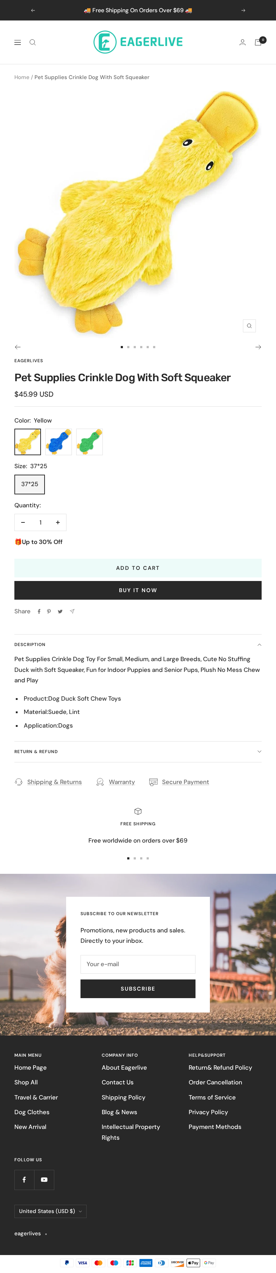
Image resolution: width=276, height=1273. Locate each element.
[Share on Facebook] (39, 611)
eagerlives (28, 361)
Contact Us (118, 1082)
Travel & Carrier (36, 1097)
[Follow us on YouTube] (44, 1180)
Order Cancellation (215, 1082)
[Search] (32, 42)
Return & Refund (36, 752)
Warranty (122, 782)
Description (30, 644)
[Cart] (258, 42)
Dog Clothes (32, 1112)
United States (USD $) (47, 1211)
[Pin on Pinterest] (49, 611)
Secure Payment (185, 782)
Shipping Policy (124, 1097)
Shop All (26, 1082)
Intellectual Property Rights (131, 1132)
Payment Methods (215, 1127)
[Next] (259, 347)
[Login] (242, 42)
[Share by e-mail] (72, 611)
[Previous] (17, 347)
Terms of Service (212, 1097)
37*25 (29, 484)
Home (21, 77)
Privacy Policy (208, 1112)
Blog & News (119, 1112)
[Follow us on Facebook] (24, 1180)
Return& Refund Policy (220, 1067)
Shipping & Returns (54, 782)
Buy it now (138, 590)
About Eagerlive (124, 1067)
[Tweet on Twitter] (60, 611)
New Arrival (30, 1127)
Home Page (30, 1067)
